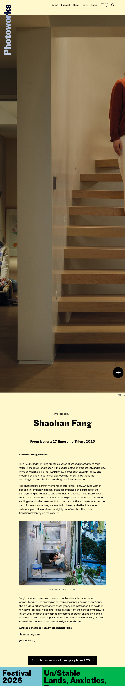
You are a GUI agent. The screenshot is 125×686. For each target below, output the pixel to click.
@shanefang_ (27, 640)
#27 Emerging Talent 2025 (72, 441)
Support (65, 4)
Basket (94, 4)
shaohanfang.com (29, 634)
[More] (118, 372)
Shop (76, 4)
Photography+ (62, 413)
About (55, 4)
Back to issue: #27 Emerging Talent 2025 (63, 660)
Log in (85, 4)
